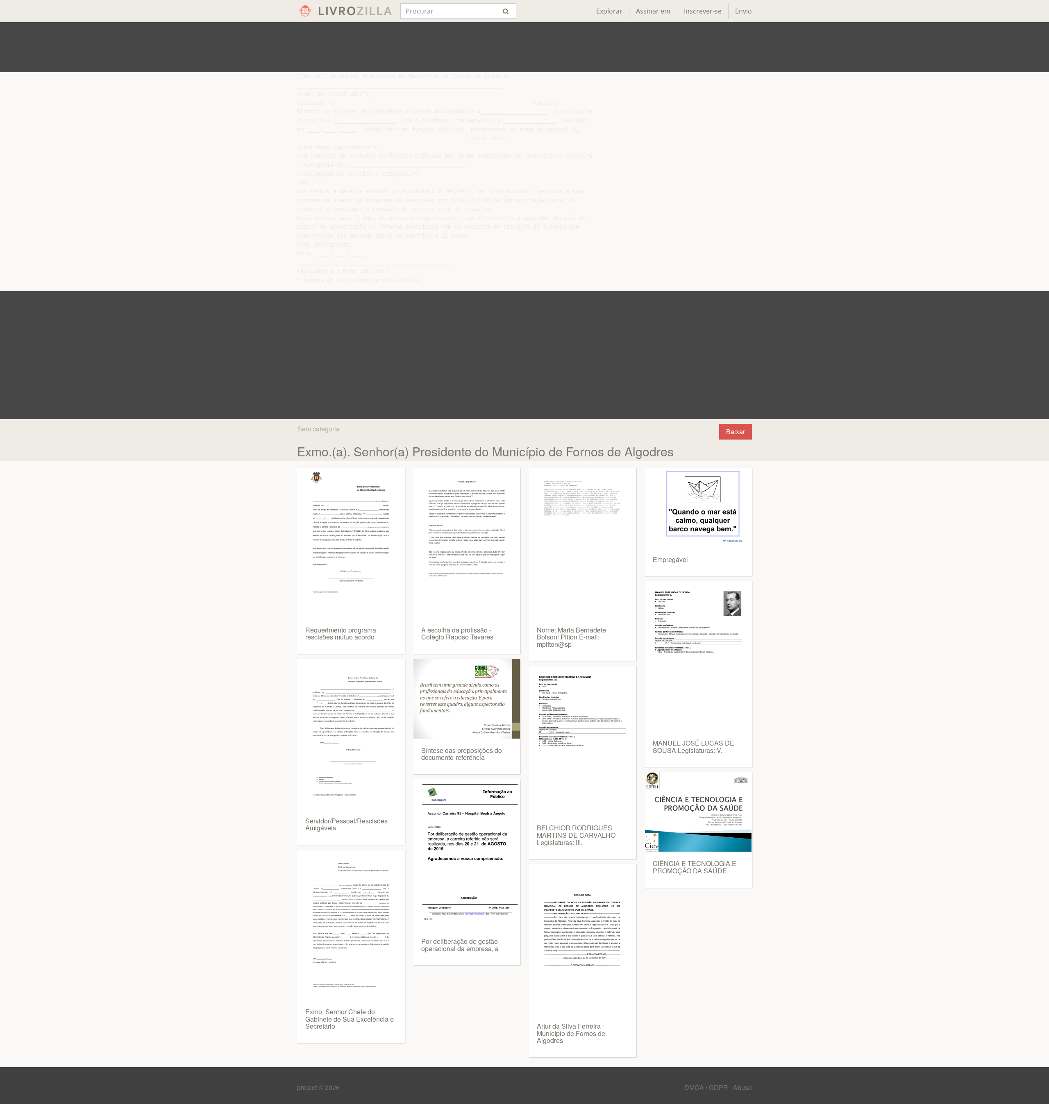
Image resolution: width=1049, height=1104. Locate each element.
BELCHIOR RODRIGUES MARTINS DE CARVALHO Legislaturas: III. (576, 835)
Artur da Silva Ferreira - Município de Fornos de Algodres (571, 1033)
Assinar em (653, 11)
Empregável (670, 559)
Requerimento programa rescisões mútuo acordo (340, 633)
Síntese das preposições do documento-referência (461, 754)
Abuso (742, 1087)
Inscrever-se (703, 11)
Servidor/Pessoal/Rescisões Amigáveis (346, 824)
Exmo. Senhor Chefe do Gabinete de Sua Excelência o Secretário (349, 1019)
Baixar (735, 431)
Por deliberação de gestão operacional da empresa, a (460, 944)
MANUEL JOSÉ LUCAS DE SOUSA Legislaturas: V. (693, 746)
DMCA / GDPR (707, 1087)
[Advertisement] (524, 47)
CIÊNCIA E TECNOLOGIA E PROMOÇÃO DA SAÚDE (694, 867)
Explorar (609, 11)
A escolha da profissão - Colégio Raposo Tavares (457, 633)
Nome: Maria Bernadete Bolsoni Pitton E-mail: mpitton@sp (571, 637)
